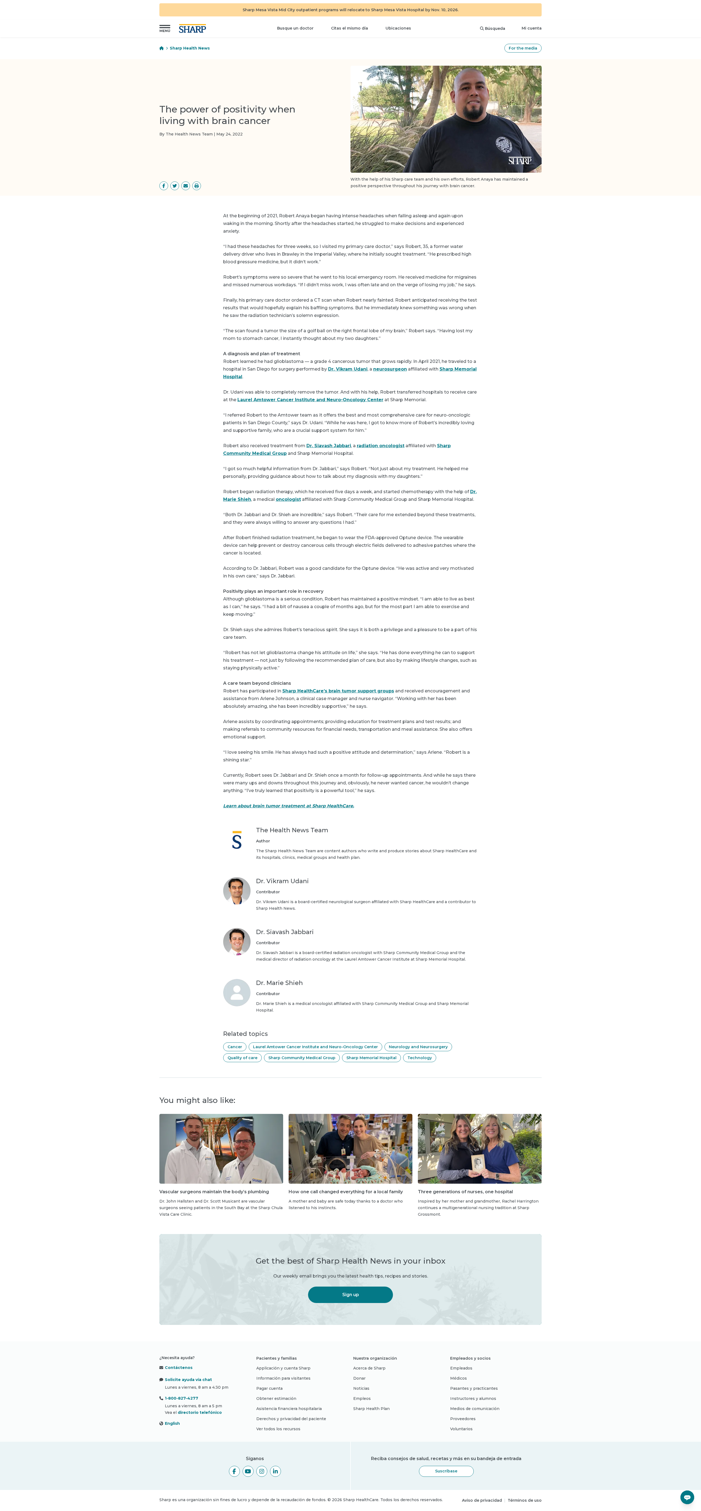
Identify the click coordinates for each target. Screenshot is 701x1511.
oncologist (288, 499)
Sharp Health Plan (371, 1408)
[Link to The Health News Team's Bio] (237, 843)
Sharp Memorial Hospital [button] (371, 1057)
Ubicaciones (398, 28)
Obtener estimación (276, 1398)
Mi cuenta (532, 28)
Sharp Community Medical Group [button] (301, 1057)
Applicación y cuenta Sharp (283, 1368)
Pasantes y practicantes (474, 1388)
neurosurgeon (390, 369)
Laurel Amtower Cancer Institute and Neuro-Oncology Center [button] (315, 1046)
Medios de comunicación (474, 1408)
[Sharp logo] (193, 28)
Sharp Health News (190, 48)
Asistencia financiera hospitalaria (289, 1408)
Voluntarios (461, 1428)
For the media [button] (523, 48)
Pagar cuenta (269, 1388)
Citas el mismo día (349, 28)
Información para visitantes (283, 1378)
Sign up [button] (350, 1294)
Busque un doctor (295, 28)
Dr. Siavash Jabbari (328, 445)
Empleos (362, 1398)
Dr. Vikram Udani (347, 369)
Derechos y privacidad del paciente (291, 1418)
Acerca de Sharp (369, 1368)
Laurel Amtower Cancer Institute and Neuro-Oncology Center (310, 399)
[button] (164, 28)
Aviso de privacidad (482, 1500)
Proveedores (463, 1418)
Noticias (361, 1388)
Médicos (458, 1378)
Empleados (461, 1368)
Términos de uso (525, 1500)
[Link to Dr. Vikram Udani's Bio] (237, 894)
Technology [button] (419, 1057)
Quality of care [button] (242, 1057)
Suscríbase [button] (446, 1471)
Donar (359, 1378)
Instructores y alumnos (473, 1398)
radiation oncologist (380, 445)
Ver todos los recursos (278, 1428)
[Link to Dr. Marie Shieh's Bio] (237, 996)
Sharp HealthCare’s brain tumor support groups (338, 691)
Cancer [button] (235, 1046)
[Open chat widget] (687, 1497)
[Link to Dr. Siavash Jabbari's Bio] (237, 945)
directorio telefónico (200, 1412)
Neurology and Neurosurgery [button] (418, 1046)
